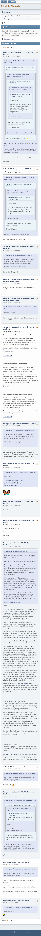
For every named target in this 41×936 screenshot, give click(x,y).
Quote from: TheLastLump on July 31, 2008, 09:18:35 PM (21, 869)
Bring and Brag (8, 862)
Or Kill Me (6, 52)
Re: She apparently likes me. (20, 767)
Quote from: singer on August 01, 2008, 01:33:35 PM (21, 805)
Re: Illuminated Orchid (21, 862)
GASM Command (8, 464)
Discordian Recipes (9, 279)
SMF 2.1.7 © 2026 (16, 934)
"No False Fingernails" (11, 482)
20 (14, 47)
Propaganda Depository (11, 424)
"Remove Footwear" (10, 486)
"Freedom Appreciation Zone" (13, 480)
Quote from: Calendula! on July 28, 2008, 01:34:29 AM (20, 773)
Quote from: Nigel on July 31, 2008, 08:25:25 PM (19, 907)
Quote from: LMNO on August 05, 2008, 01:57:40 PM (20, 430)
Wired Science (13, 745)
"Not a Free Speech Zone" (12, 484)
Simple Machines (25, 934)
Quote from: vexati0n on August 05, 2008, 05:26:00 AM (20, 472)
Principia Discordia (10, 6)
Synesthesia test (8, 352)
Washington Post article (25, 637)
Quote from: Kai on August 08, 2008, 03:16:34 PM (19, 255)
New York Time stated (21, 684)
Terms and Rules (19, 932)
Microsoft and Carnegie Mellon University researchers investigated (18, 612)
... (13, 47)
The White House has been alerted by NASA (16, 754)
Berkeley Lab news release (17, 701)
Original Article (7, 355)
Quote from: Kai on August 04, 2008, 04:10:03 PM (19, 551)
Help (13, 932)
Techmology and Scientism (12, 246)
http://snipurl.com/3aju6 (12, 602)
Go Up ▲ (27, 932)
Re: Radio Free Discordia (28, 424)
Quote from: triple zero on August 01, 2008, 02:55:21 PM (21, 800)
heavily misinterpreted (17, 643)
